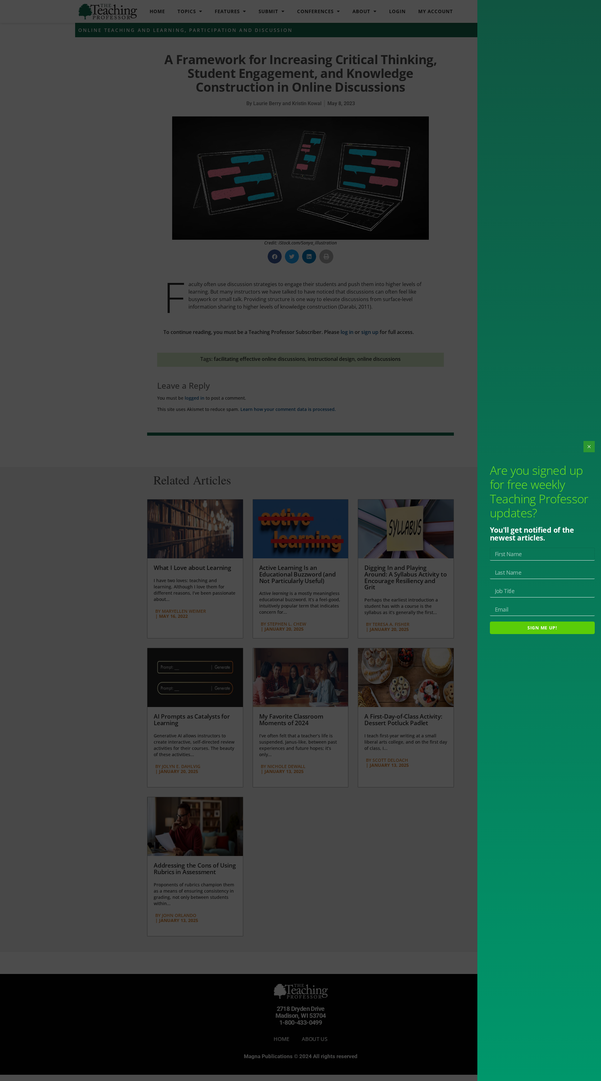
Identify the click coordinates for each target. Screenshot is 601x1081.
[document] (300, 540)
